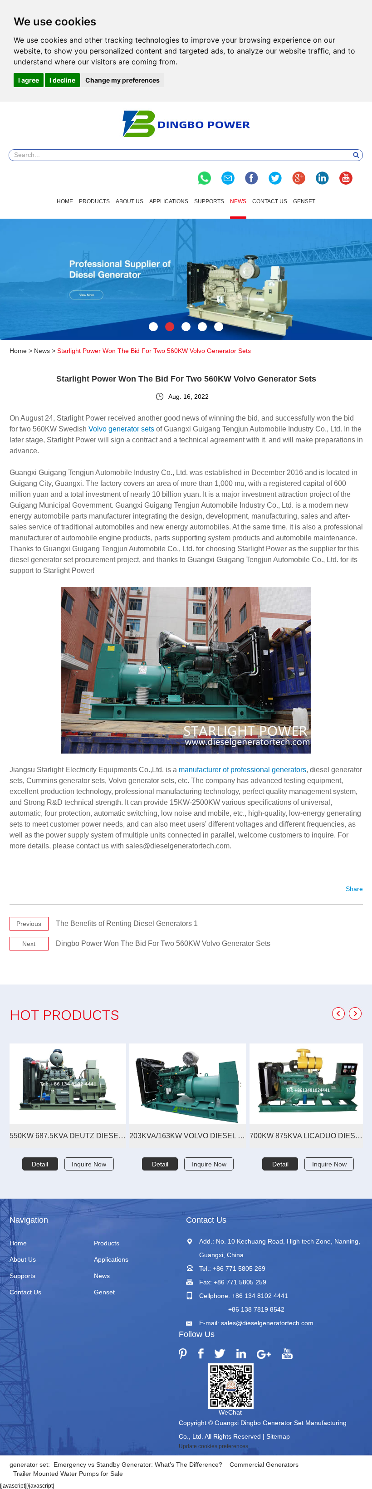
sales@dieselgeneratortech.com (267, 1323)
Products (94, 201)
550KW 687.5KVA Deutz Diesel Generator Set (68, 1136)
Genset (304, 201)
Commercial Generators (264, 1464)
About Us (129, 201)
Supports (209, 201)
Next (28, 943)
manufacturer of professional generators (242, 770)
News (238, 201)
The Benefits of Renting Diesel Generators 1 (127, 923)
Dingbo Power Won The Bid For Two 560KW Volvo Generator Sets (163, 943)
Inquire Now (89, 1164)
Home (65, 201)
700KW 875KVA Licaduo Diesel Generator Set (308, 1136)
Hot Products (64, 1016)
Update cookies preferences (213, 1446)
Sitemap (278, 1436)
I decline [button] (62, 80)
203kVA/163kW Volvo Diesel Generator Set (187, 1136)
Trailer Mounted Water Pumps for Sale (68, 1473)
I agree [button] (28, 80)
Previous (28, 923)
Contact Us (269, 201)
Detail (40, 1164)
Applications (168, 201)
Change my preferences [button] (122, 80)
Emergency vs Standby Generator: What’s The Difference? (138, 1464)
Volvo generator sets (121, 429)
